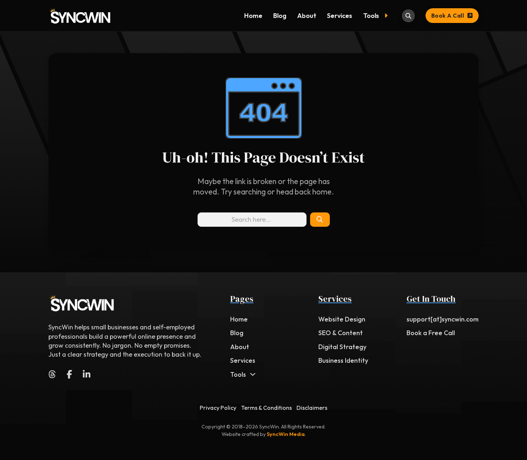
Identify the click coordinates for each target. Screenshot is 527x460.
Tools (371, 15)
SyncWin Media (286, 434)
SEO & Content (340, 333)
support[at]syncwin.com (443, 319)
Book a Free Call (431, 333)
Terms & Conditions (266, 407)
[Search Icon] (319, 219)
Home (253, 15)
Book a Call (447, 15)
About (306, 15)
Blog (279, 15)
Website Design (341, 319)
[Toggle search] (408, 15)
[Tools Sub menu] (387, 16)
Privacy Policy (218, 407)
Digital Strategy (342, 347)
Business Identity (343, 360)
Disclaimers (311, 407)
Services (339, 15)
